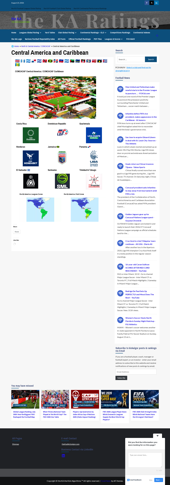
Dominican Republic (57, 123)
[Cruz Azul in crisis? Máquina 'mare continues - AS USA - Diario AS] (120, 243)
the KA (16, 18)
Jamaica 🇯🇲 (53, 146)
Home (13, 32)
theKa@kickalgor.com (70, 444)
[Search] (157, 36)
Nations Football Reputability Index (40, 39)
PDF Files (98, 39)
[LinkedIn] (63, 456)
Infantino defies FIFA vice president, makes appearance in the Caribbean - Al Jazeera (141, 116)
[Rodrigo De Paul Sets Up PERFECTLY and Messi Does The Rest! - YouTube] (120, 293)
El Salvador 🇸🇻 (23, 170)
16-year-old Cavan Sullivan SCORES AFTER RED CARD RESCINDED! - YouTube (137, 267)
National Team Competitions (83, 405)
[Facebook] (147, 3)
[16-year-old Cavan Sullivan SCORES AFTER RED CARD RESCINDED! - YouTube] (120, 266)
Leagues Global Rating (29, 32)
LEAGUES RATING (20, 405)
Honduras (20, 146)
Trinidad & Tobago (87, 170)
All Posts (61, 39)
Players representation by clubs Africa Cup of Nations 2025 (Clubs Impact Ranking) (84, 414)
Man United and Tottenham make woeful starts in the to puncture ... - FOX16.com (141, 90)
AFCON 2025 (78, 402)
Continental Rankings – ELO (92, 32)
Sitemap (15, 444)
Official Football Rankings (80, 39)
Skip (150, 480)
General (62, 405)
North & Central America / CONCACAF (35, 46)
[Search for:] (131, 59)
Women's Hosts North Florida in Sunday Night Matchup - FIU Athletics (140, 321)
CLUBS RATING (89, 402)
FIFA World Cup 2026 (50, 405)
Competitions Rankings (120, 32)
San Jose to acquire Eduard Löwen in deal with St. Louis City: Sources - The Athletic (141, 140)
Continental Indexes (141, 32)
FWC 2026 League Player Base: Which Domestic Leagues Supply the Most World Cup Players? (115, 415)
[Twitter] (151, 3)
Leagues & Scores (112, 39)
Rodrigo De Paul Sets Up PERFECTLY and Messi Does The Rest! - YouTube (139, 294)
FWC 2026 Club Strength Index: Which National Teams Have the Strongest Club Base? (145, 414)
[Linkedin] (156, 3)
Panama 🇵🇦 (84, 146)
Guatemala (84, 123)
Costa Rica (21, 123)
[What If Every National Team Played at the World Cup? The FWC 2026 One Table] (55, 399)
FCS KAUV (130, 39)
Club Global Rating (66, 32)
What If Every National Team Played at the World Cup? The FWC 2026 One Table (54, 414)
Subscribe (121, 378)
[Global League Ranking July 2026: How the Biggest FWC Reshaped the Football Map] (25, 399)
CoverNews (106, 481)
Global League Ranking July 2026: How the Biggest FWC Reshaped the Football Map (24, 414)
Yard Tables (50, 32)
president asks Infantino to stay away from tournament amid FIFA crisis (141, 190)
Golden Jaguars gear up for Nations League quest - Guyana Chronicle (139, 217)
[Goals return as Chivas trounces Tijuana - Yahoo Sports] (120, 166)
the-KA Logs (16, 39)
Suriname (52, 170)
